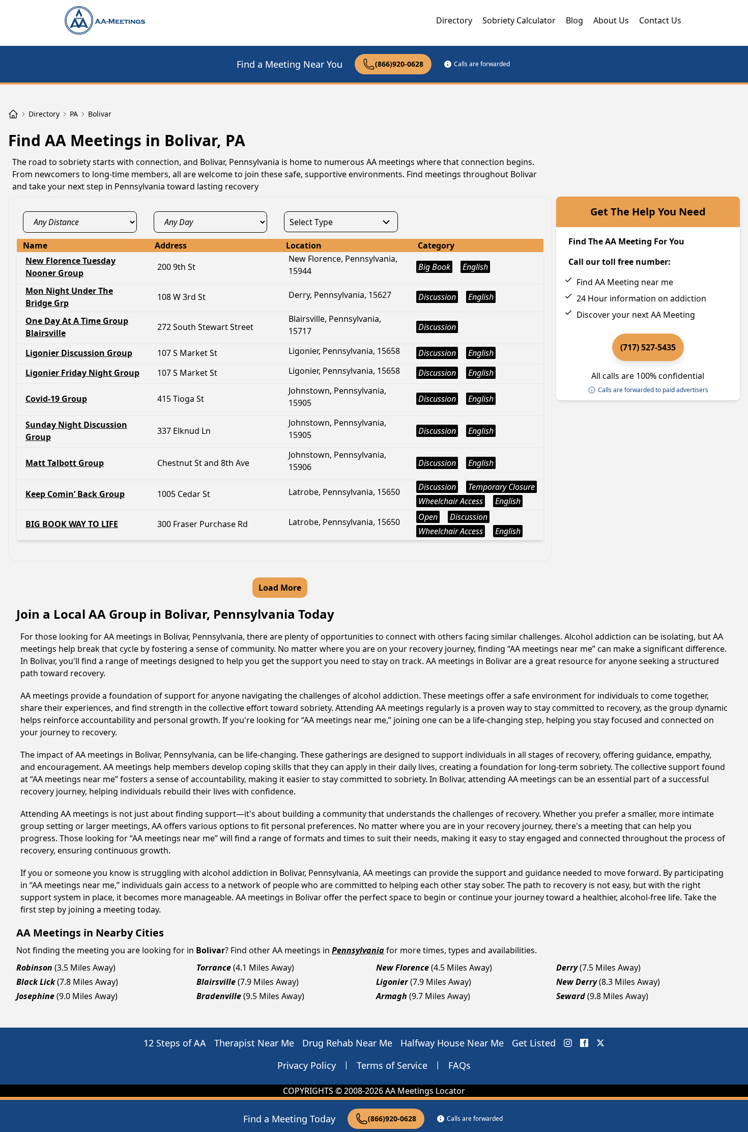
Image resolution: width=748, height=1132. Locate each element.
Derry (567, 967)
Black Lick (35, 981)
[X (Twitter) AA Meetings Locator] (600, 1043)
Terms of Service (392, 1065)
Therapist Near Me (254, 1043)
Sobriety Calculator (519, 20)
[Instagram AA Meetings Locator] (568, 1043)
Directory (454, 20)
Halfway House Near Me (452, 1043)
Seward (570, 996)
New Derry (576, 981)
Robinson (34, 967)
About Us (611, 20)
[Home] (13, 114)
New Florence (402, 967)
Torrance (213, 967)
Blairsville (216, 981)
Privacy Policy (306, 1065)
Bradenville (218, 996)
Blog (574, 20)
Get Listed (534, 1043)
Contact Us (660, 20)
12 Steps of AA (174, 1043)
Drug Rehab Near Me (347, 1043)
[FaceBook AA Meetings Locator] (584, 1043)
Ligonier (392, 981)
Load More (279, 587)
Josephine (35, 996)
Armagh (391, 996)
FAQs (459, 1065)
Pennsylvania (358, 950)
